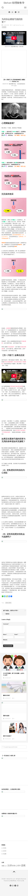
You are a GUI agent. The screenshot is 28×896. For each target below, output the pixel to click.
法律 (9, 865)
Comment (6, 624)
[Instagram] (18, 12)
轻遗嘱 (4, 853)
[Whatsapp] (12, 12)
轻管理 (4, 27)
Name (5, 634)
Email (16, 634)
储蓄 (3, 866)
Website (5, 639)
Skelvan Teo (15, 81)
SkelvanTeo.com (19, 25)
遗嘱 (23, 865)
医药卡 (6, 865)
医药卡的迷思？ (7, 736)
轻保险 (4, 848)
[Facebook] (9, 12)
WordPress (13, 880)
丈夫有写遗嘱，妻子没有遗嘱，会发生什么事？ (13, 674)
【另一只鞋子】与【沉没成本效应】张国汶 (14, 79)
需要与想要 (6, 715)
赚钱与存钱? (6, 695)
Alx (23, 880)
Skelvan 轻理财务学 (14, 2)
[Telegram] (15, 12)
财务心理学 (8, 602)
